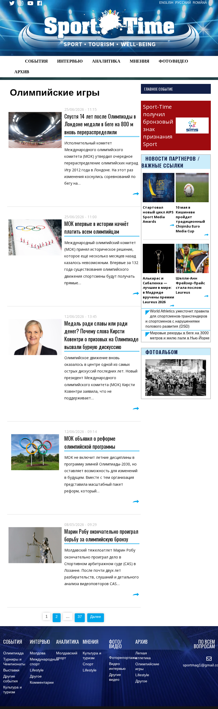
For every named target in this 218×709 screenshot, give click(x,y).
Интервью (70, 61)
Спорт (88, 664)
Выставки (11, 670)
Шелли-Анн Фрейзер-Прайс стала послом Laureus (190, 285)
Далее (95, 616)
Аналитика (106, 61)
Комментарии (42, 682)
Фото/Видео (173, 61)
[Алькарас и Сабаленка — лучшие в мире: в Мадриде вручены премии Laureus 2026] (158, 258)
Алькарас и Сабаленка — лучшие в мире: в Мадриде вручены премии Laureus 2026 (158, 290)
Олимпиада (13, 653)
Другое (36, 676)
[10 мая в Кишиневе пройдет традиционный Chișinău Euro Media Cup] (192, 187)
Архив (21, 72)
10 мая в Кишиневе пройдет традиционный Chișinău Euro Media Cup (190, 219)
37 (80, 616)
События (36, 61)
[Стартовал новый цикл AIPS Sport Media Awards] (158, 187)
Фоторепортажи (123, 657)
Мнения (139, 61)
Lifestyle (37, 670)
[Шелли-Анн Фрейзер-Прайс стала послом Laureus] (192, 258)
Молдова (37, 653)
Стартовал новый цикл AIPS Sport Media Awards (158, 214)
